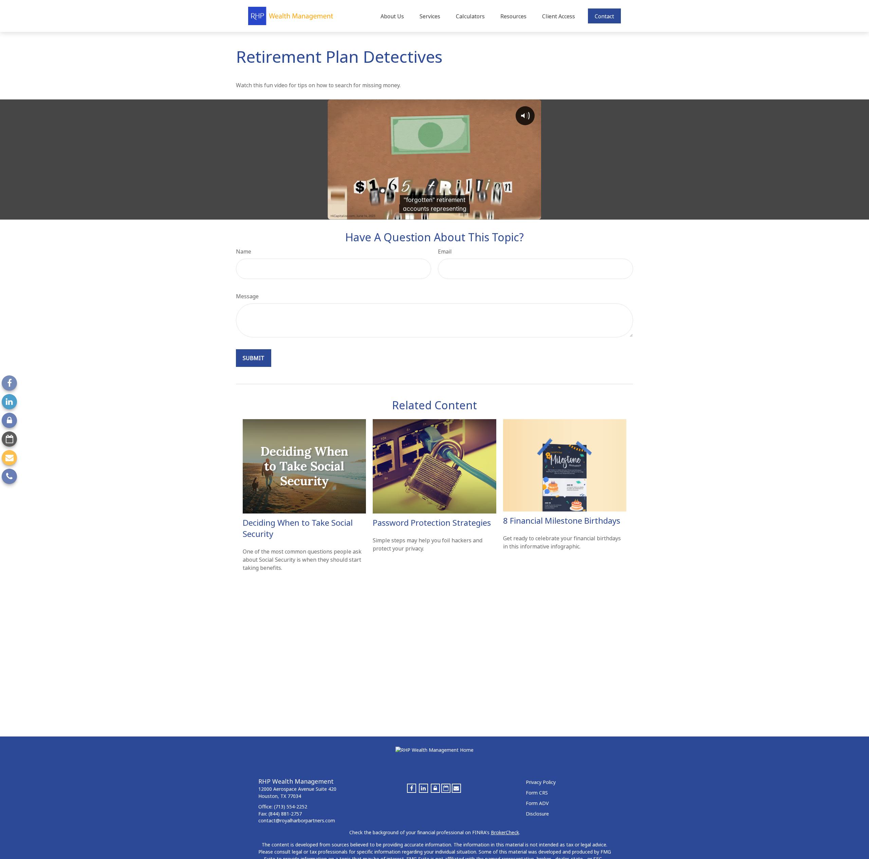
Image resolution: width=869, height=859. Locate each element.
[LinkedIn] (9, 401)
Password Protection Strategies (432, 522)
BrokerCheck (505, 832)
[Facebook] (9, 383)
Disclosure (537, 813)
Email (445, 251)
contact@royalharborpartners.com (296, 820)
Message (247, 296)
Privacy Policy (541, 782)
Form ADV (537, 803)
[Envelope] (9, 457)
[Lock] (9, 420)
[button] (392, 16)
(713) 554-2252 (290, 806)
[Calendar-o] (9, 439)
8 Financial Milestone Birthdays (561, 520)
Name (243, 251)
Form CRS (537, 792)
